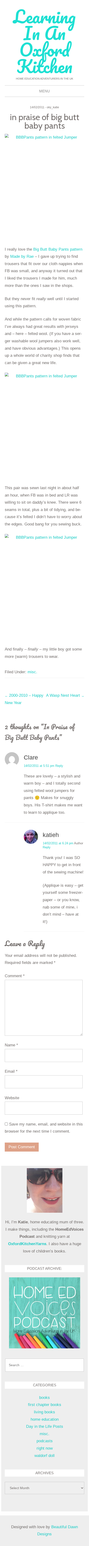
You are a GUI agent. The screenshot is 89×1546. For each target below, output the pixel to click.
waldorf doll (44, 1455)
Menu (44, 91)
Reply (59, 766)
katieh (51, 835)
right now (45, 1448)
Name (11, 1045)
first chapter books (44, 1404)
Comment (15, 976)
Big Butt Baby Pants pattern (57, 249)
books (44, 1397)
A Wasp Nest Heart (65, 695)
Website (12, 1098)
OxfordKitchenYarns (27, 1244)
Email (11, 1071)
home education (45, 1419)
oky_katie (53, 107)
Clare (31, 757)
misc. (32, 672)
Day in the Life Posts (44, 1426)
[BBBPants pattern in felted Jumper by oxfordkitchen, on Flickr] (44, 187)
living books (44, 1412)
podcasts (45, 1441)
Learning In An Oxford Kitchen (44, 41)
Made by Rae (22, 256)
